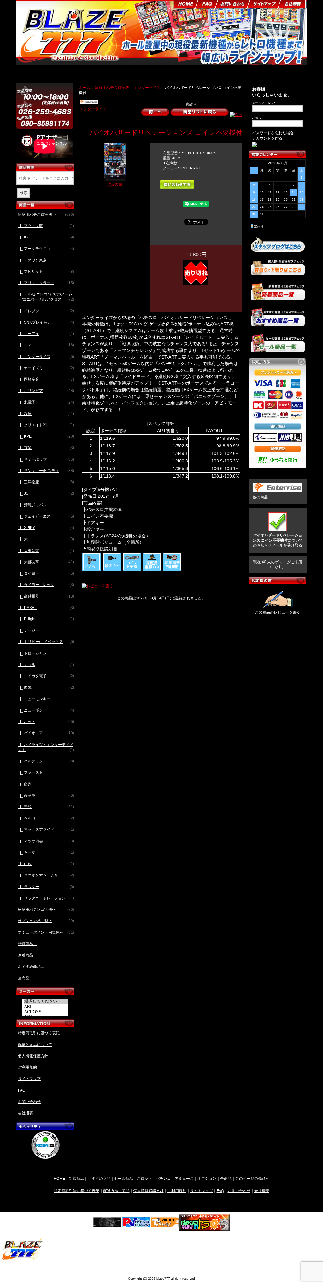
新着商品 (76, 1178)
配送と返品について (35, 1044)
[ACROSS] (46, 1011)
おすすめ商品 (99, 1178)
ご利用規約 (27, 1067)
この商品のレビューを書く (277, 612)
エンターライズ (147, 87)
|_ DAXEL (46, 607)
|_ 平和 (46, 807)
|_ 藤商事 (46, 795)
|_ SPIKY (46, 527)
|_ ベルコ (46, 818)
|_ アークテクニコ (46, 248)
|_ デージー (28, 630)
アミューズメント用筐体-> (46, 932)
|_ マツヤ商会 (46, 841)
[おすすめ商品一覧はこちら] (278, 323)
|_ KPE (46, 436)
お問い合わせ (29, 1101)
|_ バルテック (46, 761)
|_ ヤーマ (46, 852)
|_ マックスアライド (46, 829)
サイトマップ (29, 1078)
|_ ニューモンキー (34, 699)
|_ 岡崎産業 (46, 379)
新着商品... (27, 955)
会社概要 (25, 1113)
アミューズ (184, 1178)
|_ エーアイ (46, 333)
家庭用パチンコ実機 (143, 74)
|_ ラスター (46, 887)
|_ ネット (46, 722)
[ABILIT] (46, 1006)
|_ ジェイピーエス (46, 516)
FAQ (21, 1090)
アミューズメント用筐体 (233, 74)
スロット (144, 1178)
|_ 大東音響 (46, 550)
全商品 (226, 1178)
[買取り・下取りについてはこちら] (278, 272)
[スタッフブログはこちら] (278, 249)
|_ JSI (46, 493)
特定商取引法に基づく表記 (76, 1191)
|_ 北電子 (46, 402)
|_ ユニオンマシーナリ (46, 875)
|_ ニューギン (46, 710)
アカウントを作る (267, 138)
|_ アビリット (46, 271)
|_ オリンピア (46, 390)
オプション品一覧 (186, 74)
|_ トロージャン (32, 653)
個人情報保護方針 (33, 1056)
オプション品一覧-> (46, 921)
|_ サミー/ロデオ (46, 459)
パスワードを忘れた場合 (273, 133)
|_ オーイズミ (46, 368)
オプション (206, 1178)
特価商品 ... (27, 944)
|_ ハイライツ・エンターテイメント (46, 747)
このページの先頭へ (252, 1178)
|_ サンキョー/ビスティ (46, 470)
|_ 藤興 (25, 784)
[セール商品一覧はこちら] (278, 349)
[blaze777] (22, 1259)
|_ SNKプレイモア (46, 322)
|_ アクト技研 (46, 226)
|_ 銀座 (46, 413)
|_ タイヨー (46, 573)
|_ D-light (46, 619)
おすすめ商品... (31, 966)
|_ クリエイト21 (46, 425)
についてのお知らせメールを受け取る (278, 540)
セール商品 (123, 1178)
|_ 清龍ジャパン (32, 505)
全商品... (25, 978)
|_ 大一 (46, 539)
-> (46, 214)
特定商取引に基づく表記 (39, 1033)
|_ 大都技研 (46, 562)
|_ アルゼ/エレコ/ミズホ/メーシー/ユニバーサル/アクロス (46, 296)
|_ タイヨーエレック (46, 584)
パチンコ (163, 1178)
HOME (59, 1178)
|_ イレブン (46, 311)
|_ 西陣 (46, 687)
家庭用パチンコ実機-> (46, 909)
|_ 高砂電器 (46, 596)
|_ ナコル (46, 665)
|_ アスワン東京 (32, 260)
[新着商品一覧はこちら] (278, 297)
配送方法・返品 (116, 1191)
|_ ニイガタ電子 (46, 676)
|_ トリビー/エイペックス (46, 642)
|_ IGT (46, 237)
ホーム (84, 87)
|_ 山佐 (46, 864)
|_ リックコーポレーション (46, 898)
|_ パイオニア (46, 733)
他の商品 (260, 497)
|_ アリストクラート (46, 283)
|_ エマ (46, 345)
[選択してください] (46, 1001)
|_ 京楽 (46, 447)
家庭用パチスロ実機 (112, 87)
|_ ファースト (30, 772)
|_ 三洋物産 (46, 482)
